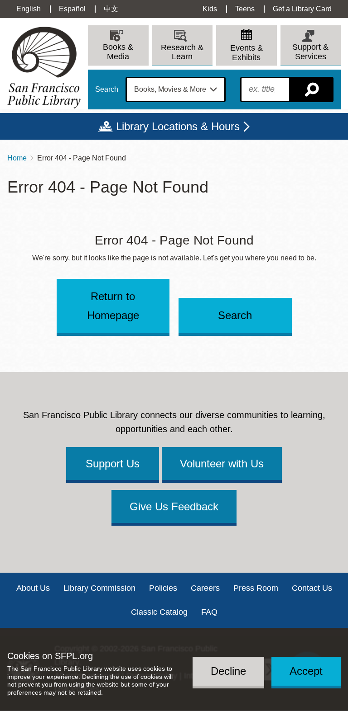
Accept (306, 671)
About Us (33, 588)
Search (106, 89)
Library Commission (99, 588)
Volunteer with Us (222, 463)
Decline (228, 671)
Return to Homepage (113, 305)
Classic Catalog (159, 612)
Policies (163, 588)
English (28, 9)
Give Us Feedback (174, 506)
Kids (210, 9)
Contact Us (312, 588)
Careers (205, 588)
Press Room (255, 588)
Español (72, 9)
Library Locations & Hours (178, 126)
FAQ (209, 612)
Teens (245, 9)
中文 (111, 9)
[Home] (44, 67)
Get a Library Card (302, 9)
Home (17, 158)
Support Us (113, 463)
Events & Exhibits (246, 52)
